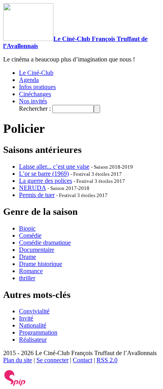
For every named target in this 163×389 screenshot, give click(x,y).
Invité (26, 318)
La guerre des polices (45, 180)
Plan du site (17, 360)
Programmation (38, 332)
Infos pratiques (37, 87)
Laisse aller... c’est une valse (54, 166)
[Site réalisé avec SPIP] (15, 384)
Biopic (27, 228)
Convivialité (34, 311)
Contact (82, 360)
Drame (27, 256)
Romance (31, 271)
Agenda (29, 79)
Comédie (30, 235)
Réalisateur (33, 339)
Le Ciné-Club (36, 72)
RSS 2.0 (107, 360)
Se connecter (52, 360)
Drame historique (40, 264)
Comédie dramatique (45, 242)
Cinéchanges (35, 94)
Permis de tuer (37, 195)
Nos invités (33, 101)
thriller (27, 278)
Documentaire (36, 249)
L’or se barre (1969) (44, 173)
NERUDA (32, 187)
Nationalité (32, 325)
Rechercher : (35, 108)
